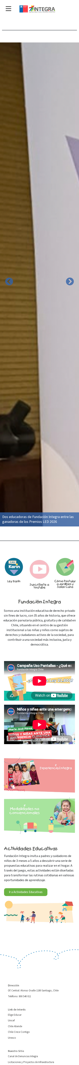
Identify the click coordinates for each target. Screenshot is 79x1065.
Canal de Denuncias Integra (23, 1056)
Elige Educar (14, 1015)
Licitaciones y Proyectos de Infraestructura (31, 1062)
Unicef (11, 1020)
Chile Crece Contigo (19, 1032)
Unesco (12, 1038)
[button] (9, 281)
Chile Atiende (15, 1026)
